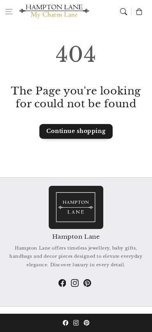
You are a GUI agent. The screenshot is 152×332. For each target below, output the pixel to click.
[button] (9, 11)
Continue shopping (76, 131)
